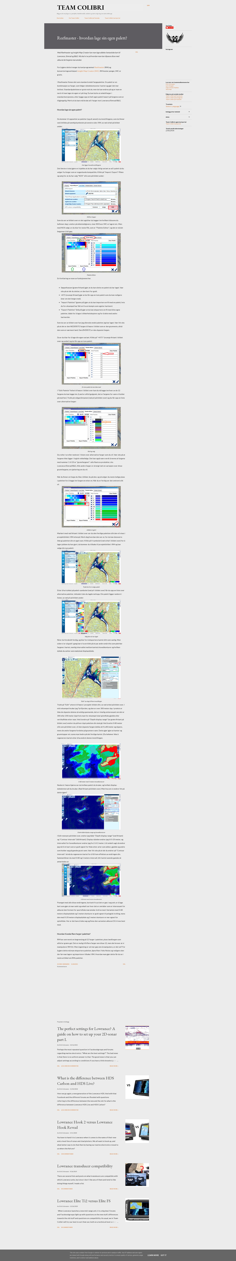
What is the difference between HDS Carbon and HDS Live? (85, 1080)
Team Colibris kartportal (112, 18)
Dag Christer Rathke (172, 87)
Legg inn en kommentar (69, 1066)
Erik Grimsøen (170, 84)
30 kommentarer (67, 1154)
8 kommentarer (67, 1189)
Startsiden (60, 18)
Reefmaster (99, 67)
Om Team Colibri (74, 18)
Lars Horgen (170, 86)
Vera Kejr (169, 89)
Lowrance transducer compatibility (85, 1166)
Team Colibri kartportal (173, 124)
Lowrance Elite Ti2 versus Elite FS (84, 1200)
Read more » (114, 1066)
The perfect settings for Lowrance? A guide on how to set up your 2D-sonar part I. (87, 1034)
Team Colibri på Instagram (174, 97)
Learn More (153, 1255)
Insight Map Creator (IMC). (88, 71)
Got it (164, 1255)
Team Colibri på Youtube (91, 18)
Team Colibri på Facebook (174, 96)
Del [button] (137, 52)
